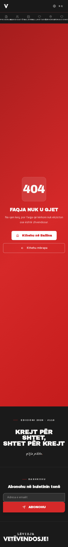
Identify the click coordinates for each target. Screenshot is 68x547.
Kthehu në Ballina (37, 235)
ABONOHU (37, 507)
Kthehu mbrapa (37, 248)
